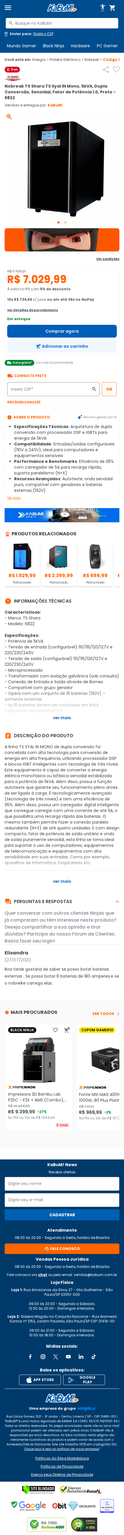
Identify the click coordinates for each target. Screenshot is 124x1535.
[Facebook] (30, 1356)
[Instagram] (43, 1356)
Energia (40, 59)
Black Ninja (53, 46)
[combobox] (62, 23)
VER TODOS (103, 1014)
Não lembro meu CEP (24, 402)
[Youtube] (68, 1356)
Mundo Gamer (21, 46)
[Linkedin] (81, 1356)
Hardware (80, 46)
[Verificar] (38, 1489)
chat (42, 1274)
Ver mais (14, 498)
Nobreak (93, 59)
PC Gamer (107, 46)
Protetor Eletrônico (66, 59)
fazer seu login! (37, 941)
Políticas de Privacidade (62, 1466)
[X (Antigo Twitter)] (55, 1356)
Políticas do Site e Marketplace (62, 1458)
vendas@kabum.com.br (95, 1274)
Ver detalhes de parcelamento (32, 310)
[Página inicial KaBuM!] (62, 8)
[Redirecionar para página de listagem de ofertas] (62, 239)
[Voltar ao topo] (62, 1398)
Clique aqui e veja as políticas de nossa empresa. (61, 1449)
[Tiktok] (94, 1356)
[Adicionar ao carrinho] (67, 1030)
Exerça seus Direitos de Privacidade (62, 1474)
